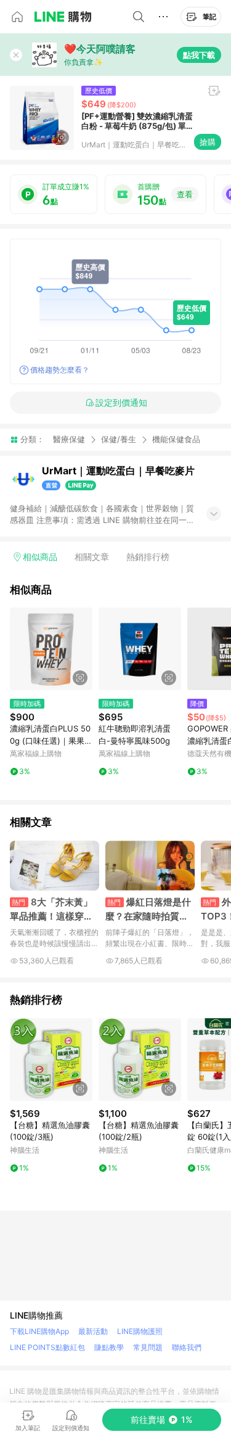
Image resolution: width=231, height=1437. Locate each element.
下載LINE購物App (39, 1331)
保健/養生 (118, 439)
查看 (185, 194)
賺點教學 (109, 1347)
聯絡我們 (186, 1347)
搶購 (208, 142)
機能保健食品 (176, 439)
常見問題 (148, 1347)
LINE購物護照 (140, 1331)
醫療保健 (69, 439)
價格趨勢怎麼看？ (59, 369)
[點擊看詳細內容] (51, 648)
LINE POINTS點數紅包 (47, 1347)
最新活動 (93, 1331)
